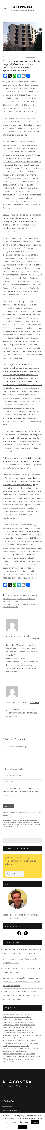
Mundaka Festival (21, 1051)
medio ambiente (8, 1051)
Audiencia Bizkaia (24, 1014)
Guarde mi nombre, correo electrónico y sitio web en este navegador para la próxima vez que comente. (21, 791)
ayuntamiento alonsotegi (11, 1019)
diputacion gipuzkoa (10, 1038)
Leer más (24, 1122)
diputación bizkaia (23, 1038)
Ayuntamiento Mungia (27, 1025)
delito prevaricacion (9, 1035)
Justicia (13, 599)
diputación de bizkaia (10, 1040)
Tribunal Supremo (10, 607)
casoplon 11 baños (9, 1030)
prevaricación (30, 1053)
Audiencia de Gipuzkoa (11, 1017)
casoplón (19, 1030)
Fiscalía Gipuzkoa (9, 1043)
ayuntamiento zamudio (11, 1027)
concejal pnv (26, 1030)
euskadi (34, 1040)
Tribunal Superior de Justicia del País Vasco (21, 604)
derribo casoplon (22, 1035)
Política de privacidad (11, 1110)
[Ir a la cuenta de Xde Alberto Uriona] (26, 934)
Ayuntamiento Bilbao (27, 1019)
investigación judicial (10, 1046)
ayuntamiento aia (25, 1017)
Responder (34, 638)
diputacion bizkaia (35, 1035)
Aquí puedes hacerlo (14, 874)
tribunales (6, 1056)
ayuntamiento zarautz (26, 1027)
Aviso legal (7, 1106)
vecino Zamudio (8, 1061)
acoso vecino (13, 595)
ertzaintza (27, 1040)
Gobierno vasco (20, 1043)
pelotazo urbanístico (26, 599)
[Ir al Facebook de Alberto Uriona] (19, 934)
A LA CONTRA (17, 1083)
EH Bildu (6, 599)
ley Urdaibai (35, 1048)
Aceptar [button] (35, 1122)
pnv (23, 1053)
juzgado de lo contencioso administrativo (17, 1048)
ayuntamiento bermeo (29, 595)
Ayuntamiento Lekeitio (25, 1022)
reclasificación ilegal (12, 601)
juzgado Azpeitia (23, 1046)
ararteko (15, 1014)
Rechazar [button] (23, 1127)
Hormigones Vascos (33, 1043)
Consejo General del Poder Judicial (14, 1032)
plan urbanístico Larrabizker (12, 1053)
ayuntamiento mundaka (11, 1025)
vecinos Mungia (29, 1059)
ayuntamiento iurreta (10, 1022)
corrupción (30, 1032)
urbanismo (30, 57)
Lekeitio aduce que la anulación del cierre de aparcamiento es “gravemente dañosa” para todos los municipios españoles (21, 995)
